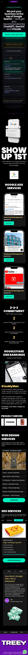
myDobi (17, 520)
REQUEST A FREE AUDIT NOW (14, 34)
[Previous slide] (1, 632)
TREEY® (10, 653)
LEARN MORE (14, 500)
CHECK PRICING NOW (14, 560)
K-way (23, 520)
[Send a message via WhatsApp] (25, 652)
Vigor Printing (8, 520)
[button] (9, 571)
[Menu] (1, 1)
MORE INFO (9, 223)
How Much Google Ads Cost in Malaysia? (14, 579)
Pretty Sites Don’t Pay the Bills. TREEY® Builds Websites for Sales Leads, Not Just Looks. (13, 444)
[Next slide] (27, 632)
